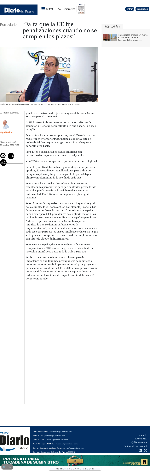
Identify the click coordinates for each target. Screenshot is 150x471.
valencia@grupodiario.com (67, 444)
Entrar (130, 8)
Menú (49, 8)
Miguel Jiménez (6, 132)
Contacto (142, 435)
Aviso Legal (141, 438)
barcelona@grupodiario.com (61, 431)
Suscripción (142, 8)
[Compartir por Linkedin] (3, 156)
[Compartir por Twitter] (11, 156)
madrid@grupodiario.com (57, 440)
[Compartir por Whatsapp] (3, 162)
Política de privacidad (135, 446)
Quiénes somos (139, 442)
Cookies (7, 467)
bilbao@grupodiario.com (55, 436)
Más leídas (112, 26)
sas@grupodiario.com (75, 448)
